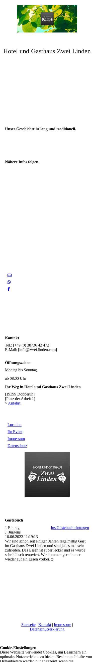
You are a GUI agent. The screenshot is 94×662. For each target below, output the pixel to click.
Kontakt (44, 624)
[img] (47, 19)
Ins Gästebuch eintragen (70, 528)
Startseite (28, 624)
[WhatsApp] (9, 282)
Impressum (16, 438)
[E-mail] (10, 275)
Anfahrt (14, 403)
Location (15, 424)
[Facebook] (9, 289)
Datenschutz (17, 446)
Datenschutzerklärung (47, 629)
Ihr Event (15, 432)
